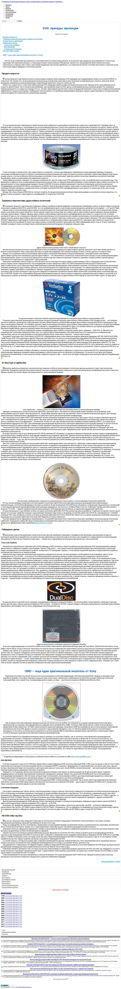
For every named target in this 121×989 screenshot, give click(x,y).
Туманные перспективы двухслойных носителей (22, 39)
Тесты (7, 7)
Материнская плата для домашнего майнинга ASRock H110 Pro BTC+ (60, 949)
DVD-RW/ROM (9, 47)
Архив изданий (6, 893)
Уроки (7, 17)
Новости (8, 5)
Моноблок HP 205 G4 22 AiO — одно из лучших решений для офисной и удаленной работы (60, 939)
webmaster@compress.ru (25, 987)
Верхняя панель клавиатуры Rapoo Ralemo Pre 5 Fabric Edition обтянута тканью (60, 954)
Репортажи (9, 14)
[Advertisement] (61, 109)
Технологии (9, 10)
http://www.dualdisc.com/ (81, 757)
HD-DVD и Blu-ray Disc (11, 51)
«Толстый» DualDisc (12, 45)
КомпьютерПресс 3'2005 (110, 862)
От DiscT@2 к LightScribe (13, 41)
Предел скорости (10, 37)
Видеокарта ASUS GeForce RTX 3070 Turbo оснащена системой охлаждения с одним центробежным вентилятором (60, 974)
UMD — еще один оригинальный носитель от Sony (23, 55)
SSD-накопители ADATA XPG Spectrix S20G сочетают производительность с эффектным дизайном (61, 968)
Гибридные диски (10, 43)
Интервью (9, 16)
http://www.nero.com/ (43, 523)
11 (19, 896)
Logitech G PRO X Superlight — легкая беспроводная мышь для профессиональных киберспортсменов (61, 944)
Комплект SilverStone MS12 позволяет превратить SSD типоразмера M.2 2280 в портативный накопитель (60, 965)
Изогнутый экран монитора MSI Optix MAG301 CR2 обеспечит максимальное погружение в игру (60, 959)
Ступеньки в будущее (12, 49)
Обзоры (8, 8)
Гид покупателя (10, 12)
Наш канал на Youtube (60, 890)
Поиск (20, 21)
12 (21, 896)
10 (17, 896)
